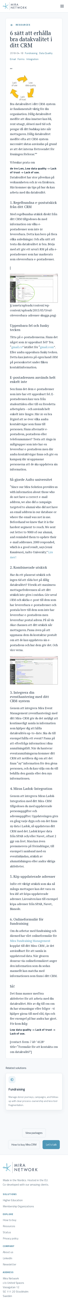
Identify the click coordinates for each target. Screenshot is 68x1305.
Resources (9, 1226)
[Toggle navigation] (62, 6)
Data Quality (45, 53)
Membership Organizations (18, 1206)
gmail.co (16, 347)
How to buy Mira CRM (23, 1144)
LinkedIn (7, 1258)
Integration (33, 59)
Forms (21, 59)
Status (7, 1232)
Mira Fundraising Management (30, 941)
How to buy (9, 1220)
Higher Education (13, 1200)
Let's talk (51, 1144)
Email (13, 59)
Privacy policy (10, 1238)
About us (8, 1252)
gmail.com (47, 347)
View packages (34, 1133)
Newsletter (9, 1264)
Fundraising (31, 53)
